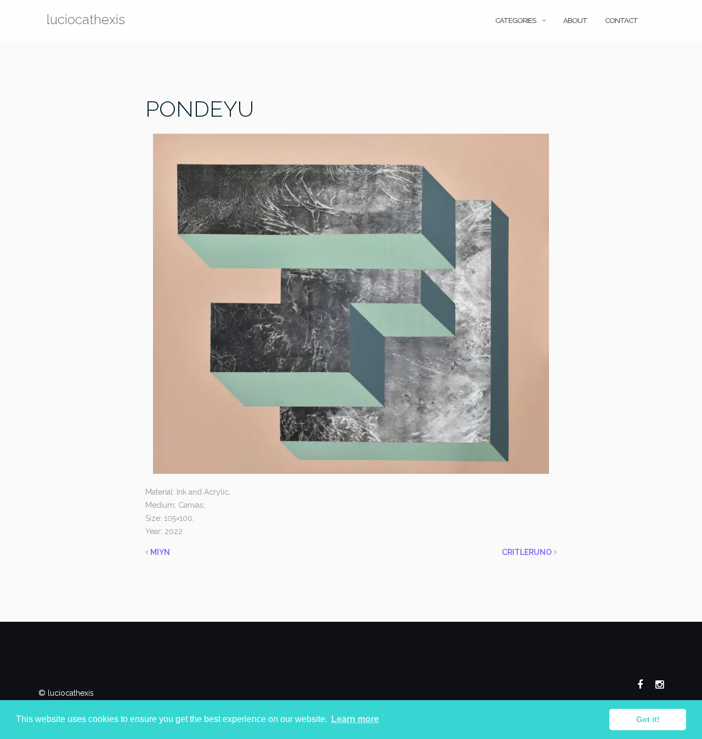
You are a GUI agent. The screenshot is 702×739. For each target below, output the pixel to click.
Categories (515, 20)
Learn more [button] (355, 719)
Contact (621, 20)
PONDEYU (199, 109)
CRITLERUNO (527, 552)
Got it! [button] (648, 719)
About (575, 20)
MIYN (160, 552)
